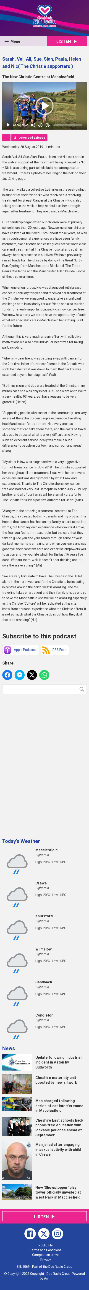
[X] (44, 1233)
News (8, 1048)
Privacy (45, 1259)
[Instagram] (57, 1233)
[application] (44, 106)
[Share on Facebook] (7, 675)
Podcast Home (6, 137)
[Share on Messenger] (20, 675)
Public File (46, 1245)
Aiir (46, 1278)
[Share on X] (32, 675)
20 (40, 125)
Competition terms (45, 1255)
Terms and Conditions (45, 1250)
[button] (44, 106)
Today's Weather (21, 841)
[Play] (8, 125)
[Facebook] (30, 1233)
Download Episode (32, 137)
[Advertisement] (36, 764)
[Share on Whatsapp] (44, 675)
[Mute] (33, 125)
